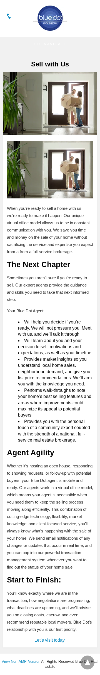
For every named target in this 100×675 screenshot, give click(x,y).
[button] (50, 44)
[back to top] (87, 662)
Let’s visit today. (50, 640)
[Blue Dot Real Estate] (50, 29)
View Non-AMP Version (21, 661)
